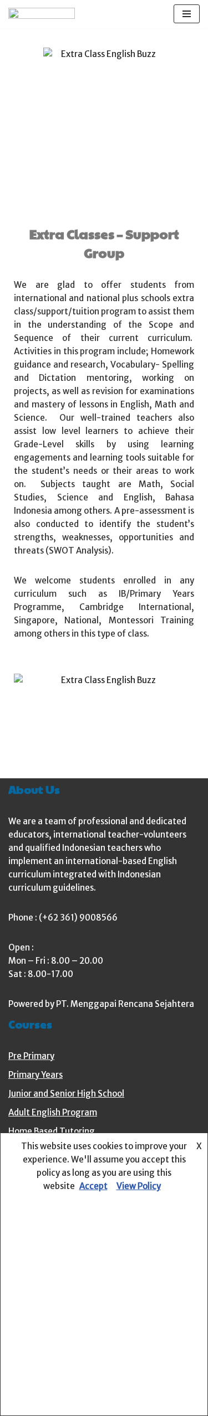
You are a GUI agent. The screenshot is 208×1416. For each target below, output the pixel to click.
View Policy (138, 1186)
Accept (93, 1186)
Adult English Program (52, 1112)
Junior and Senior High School (66, 1093)
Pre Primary (31, 1056)
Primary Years (35, 1074)
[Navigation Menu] (187, 13)
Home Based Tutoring (51, 1131)
